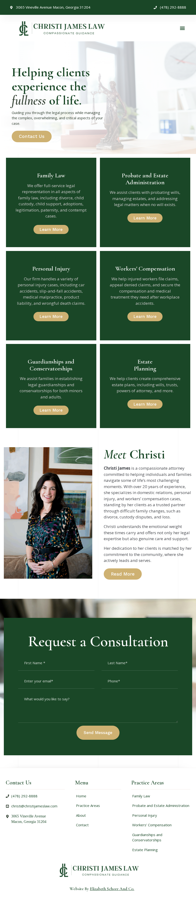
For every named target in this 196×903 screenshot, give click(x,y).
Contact (82, 824)
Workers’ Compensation (152, 824)
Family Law (141, 796)
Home (81, 796)
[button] (182, 28)
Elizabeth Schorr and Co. (112, 888)
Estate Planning (145, 849)
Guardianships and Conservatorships (147, 837)
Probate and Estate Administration (160, 805)
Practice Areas (88, 805)
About (81, 815)
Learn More (51, 229)
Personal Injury (144, 815)
